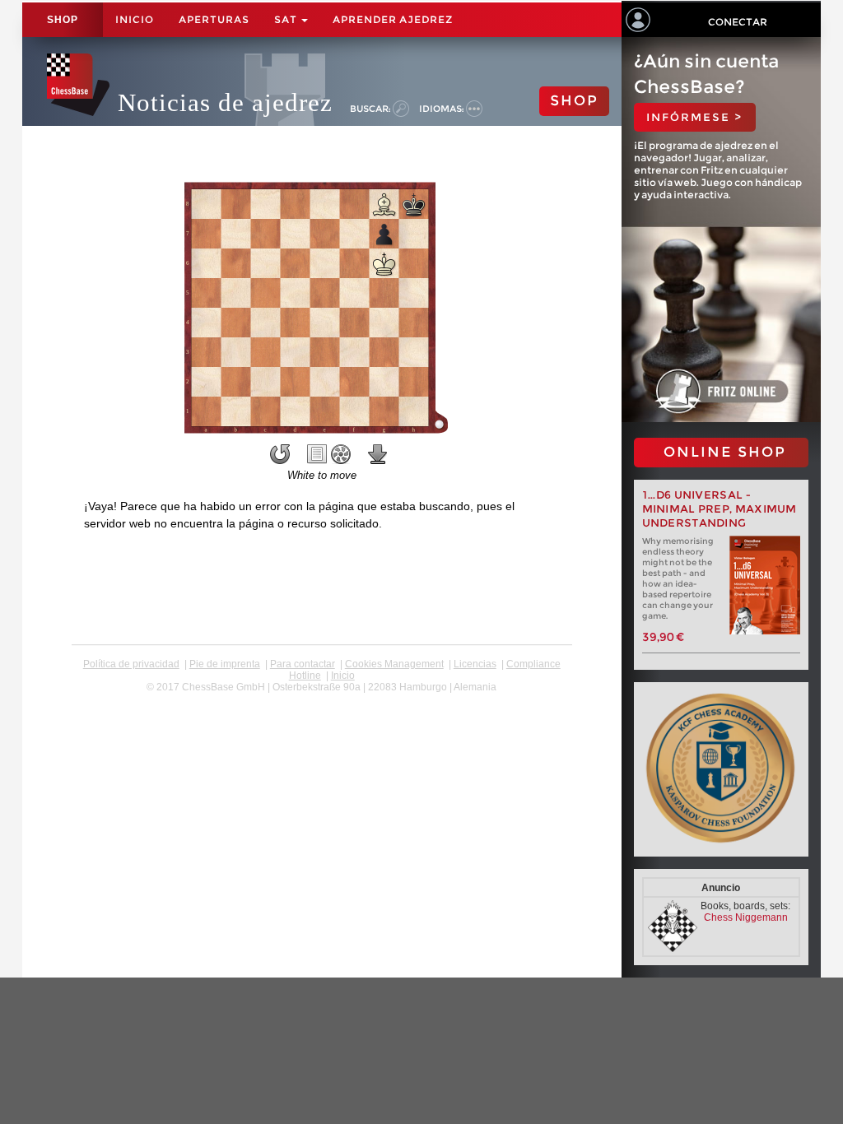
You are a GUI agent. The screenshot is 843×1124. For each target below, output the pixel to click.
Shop (62, 20)
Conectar (737, 22)
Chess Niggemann (746, 917)
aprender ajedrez (393, 19)
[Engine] (341, 454)
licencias (475, 664)
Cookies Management (394, 664)
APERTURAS (214, 19)
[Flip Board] (280, 454)
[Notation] (317, 454)
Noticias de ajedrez (225, 102)
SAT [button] (287, 19)
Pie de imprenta (224, 664)
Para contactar (302, 664)
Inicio (134, 19)
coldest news (321, 698)
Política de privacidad (131, 664)
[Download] (378, 454)
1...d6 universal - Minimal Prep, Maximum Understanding (719, 509)
